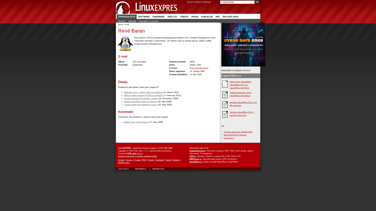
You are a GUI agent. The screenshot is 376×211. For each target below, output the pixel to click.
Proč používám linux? (199, 68)
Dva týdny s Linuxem (148, 21)
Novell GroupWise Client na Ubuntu (140, 101)
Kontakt (121, 160)
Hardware (158, 17)
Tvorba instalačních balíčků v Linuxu (141, 98)
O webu (137, 160)
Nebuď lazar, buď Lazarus (136, 122)
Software (144, 17)
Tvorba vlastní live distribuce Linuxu (140, 104)
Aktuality (132, 21)
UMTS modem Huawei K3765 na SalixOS (143, 95)
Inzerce (129, 160)
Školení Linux (231, 17)
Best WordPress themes (235, 135)
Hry (218, 17)
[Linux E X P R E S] (147, 7)
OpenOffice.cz (231, 75)
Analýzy (172, 17)
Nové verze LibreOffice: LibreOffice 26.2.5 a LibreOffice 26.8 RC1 (241, 85)
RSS (144, 160)
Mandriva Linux (158, 169)
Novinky (121, 21)
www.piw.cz (229, 138)
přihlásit (198, 2)
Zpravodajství (126, 17)
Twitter (168, 160)
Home (120, 24)
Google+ (176, 160)
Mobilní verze (124, 163)
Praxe (194, 17)
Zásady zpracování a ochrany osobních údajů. (137, 156)
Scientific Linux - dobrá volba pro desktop (143, 92)
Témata (184, 17)
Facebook (159, 160)
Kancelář (207, 17)
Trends (151, 160)
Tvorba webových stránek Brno (238, 132)
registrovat (206, 2)
